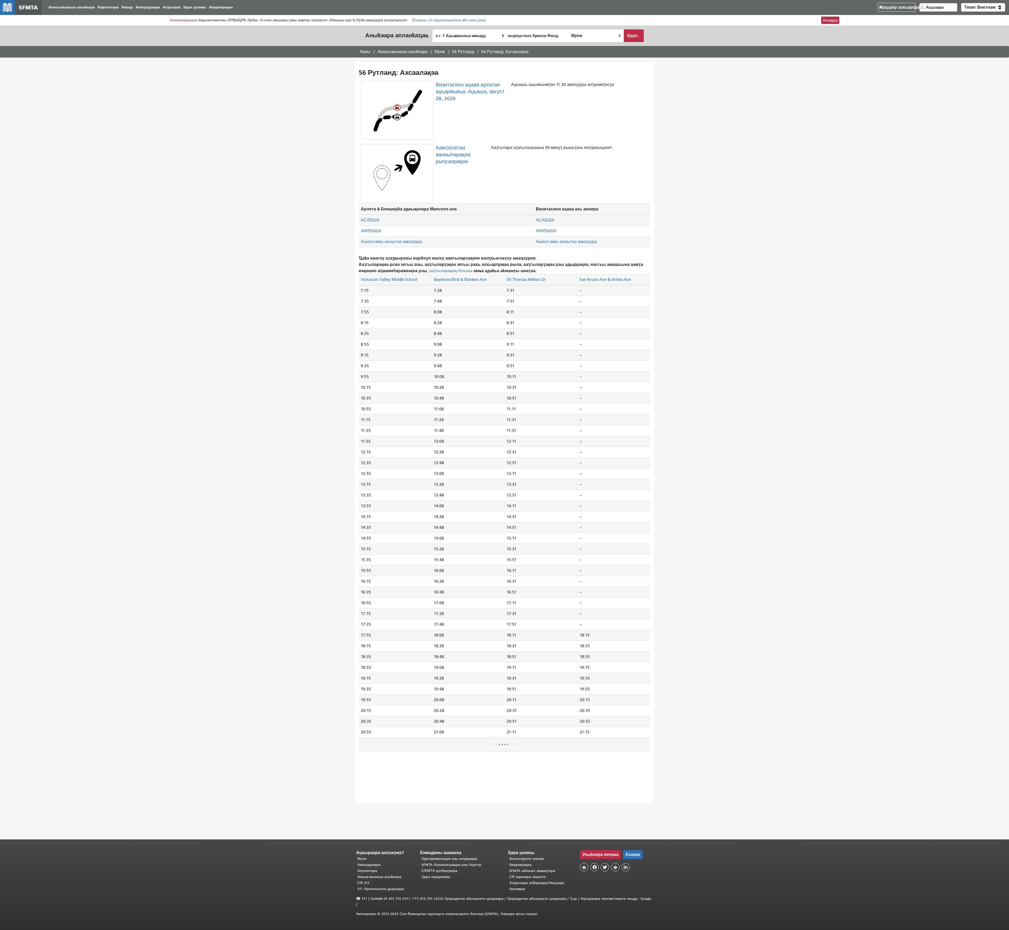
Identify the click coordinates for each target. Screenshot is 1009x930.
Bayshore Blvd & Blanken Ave (460, 279)
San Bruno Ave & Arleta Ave (605, 279)
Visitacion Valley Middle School (389, 279)
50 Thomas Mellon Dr (526, 279)
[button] (983, 7)
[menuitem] (71, 7)
